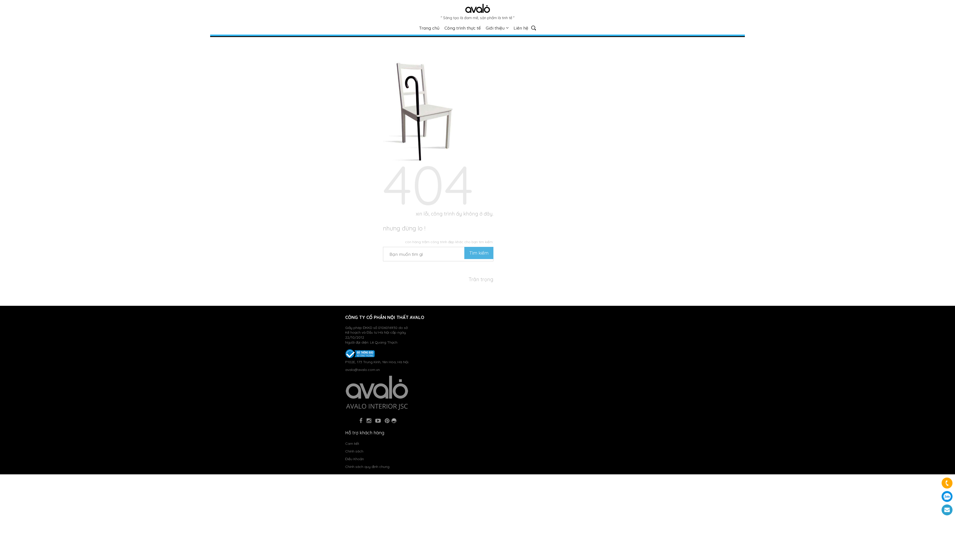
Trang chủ (429, 28)
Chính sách (354, 451)
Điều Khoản (354, 459)
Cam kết (352, 443)
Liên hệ (521, 28)
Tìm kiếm (478, 253)
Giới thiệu (495, 28)
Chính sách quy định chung (367, 466)
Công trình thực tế (462, 28)
